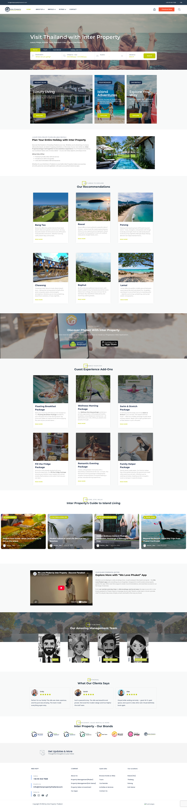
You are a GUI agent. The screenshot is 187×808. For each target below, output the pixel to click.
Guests (102, 55)
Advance (132, 55)
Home (28, 9)
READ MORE (39, 239)
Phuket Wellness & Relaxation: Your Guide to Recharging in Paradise (70, 539)
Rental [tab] (35, 50)
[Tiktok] (47, 795)
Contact (72, 9)
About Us (39, 9)
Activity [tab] (76, 50)
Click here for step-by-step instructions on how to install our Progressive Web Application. (93, 335)
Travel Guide (103, 517)
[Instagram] (38, 795)
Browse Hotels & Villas (107, 776)
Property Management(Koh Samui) (83, 783)
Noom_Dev (10, 545)
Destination (39, 55)
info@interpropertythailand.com (17, 2)
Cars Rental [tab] (57, 50)
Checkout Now (167, 9)
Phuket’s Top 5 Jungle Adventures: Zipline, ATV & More (22, 539)
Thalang (131, 780)
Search (149, 56)
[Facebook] (34, 795)
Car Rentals (103, 783)
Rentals (51, 9)
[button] (154, 9)
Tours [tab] (45, 50)
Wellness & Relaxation (60, 517)
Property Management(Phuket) (82, 780)
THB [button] (181, 2)
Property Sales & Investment (81, 787)
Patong (130, 783)
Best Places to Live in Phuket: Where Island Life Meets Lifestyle (162, 539)
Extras (61, 9)
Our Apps (74, 791)
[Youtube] (43, 795)
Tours (101, 780)
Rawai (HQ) (132, 776)
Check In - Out (72, 55)
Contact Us (103, 791)
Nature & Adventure (12, 517)
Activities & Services (106, 787)
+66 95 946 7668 (171, 2)
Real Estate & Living (153, 517)
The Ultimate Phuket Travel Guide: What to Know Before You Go (116, 539)
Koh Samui (131, 787)
